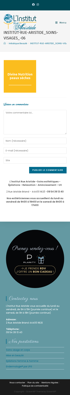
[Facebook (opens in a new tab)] (33, 4)
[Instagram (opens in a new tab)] (37, 4)
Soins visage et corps (18, 350)
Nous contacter (17, 382)
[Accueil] (5, 43)
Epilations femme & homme (22, 361)
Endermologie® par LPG (19, 366)
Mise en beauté (15, 355)
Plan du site (33, 382)
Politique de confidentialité (35, 385)
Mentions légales (50, 382)
